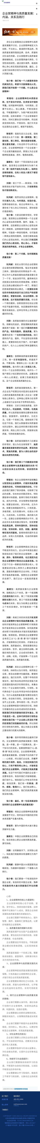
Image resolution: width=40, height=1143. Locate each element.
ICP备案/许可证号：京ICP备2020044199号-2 (20, 1125)
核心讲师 (5, 1105)
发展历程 (5, 1099)
